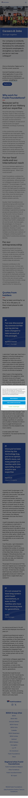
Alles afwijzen (14, 398)
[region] (14, 397)
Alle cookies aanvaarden (14, 402)
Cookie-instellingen (14, 406)
